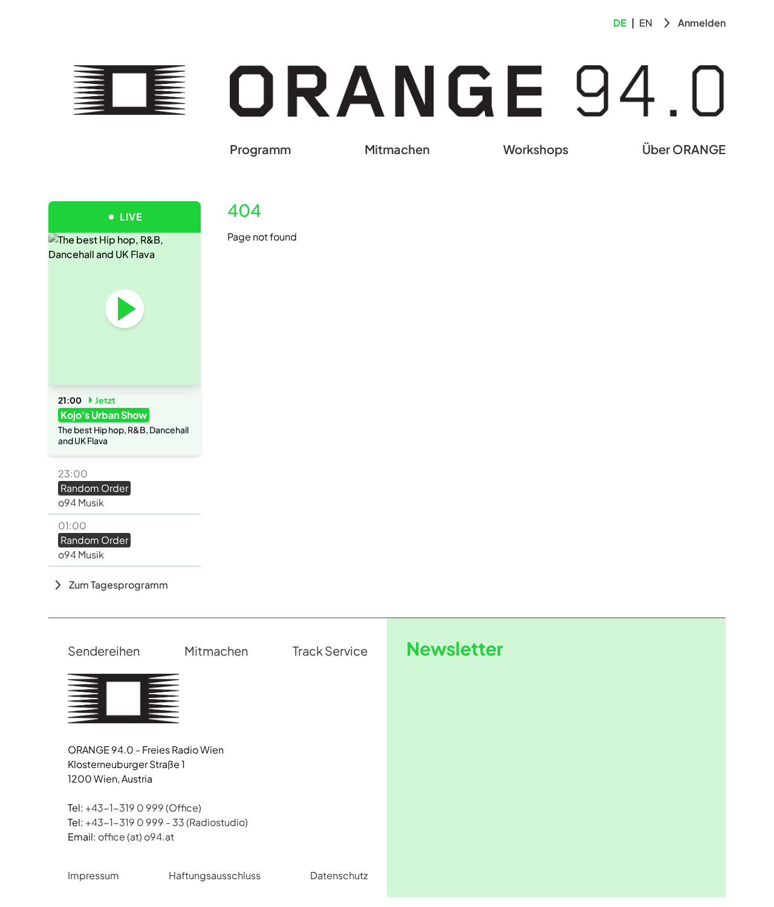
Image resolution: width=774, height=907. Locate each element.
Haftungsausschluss (215, 875)
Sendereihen (104, 650)
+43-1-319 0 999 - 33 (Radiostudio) (166, 822)
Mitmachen (397, 149)
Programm (260, 149)
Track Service (330, 650)
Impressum (93, 875)
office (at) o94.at (136, 836)
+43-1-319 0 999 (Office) (143, 807)
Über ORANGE (684, 149)
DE (619, 22)
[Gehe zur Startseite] (129, 90)
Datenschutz (339, 875)
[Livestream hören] (124, 309)
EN (645, 22)
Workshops (535, 149)
